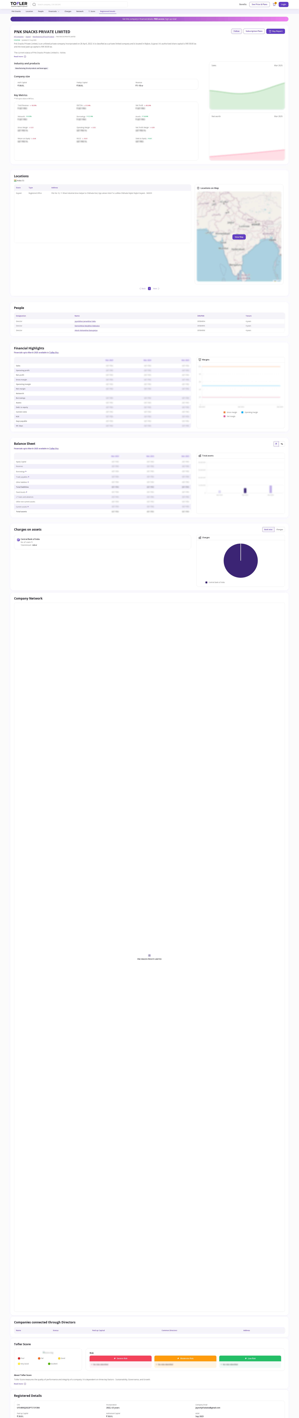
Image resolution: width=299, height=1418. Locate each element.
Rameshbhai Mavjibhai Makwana (87, 326)
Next (155, 288)
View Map (239, 237)
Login (283, 4)
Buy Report (277, 31)
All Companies (19, 37)
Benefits (243, 4)
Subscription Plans (254, 31)
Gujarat (28, 37)
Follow (236, 31)
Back (144, 288)
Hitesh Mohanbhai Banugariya (86, 330)
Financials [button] (55, 12)
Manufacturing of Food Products (43, 37)
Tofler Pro (54, 352)
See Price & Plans (259, 4)
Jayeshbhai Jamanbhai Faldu (85, 321)
